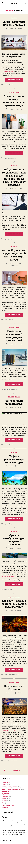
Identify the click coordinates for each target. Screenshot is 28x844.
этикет (14, 158)
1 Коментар (15, 265)
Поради (11, 84)
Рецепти (4, 801)
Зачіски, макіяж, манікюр (9, 787)
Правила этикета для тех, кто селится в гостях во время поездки (14, 100)
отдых (5, 589)
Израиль (6, 760)
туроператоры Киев (7, 576)
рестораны (16, 674)
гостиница (21, 424)
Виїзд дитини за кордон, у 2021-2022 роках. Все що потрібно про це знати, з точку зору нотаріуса (14, 177)
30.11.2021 (19, 188)
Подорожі (14, 18)
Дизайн (3, 784)
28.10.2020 (19, 263)
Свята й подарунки (7, 805)
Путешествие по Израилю (14, 687)
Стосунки (4, 808)
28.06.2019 (19, 466)
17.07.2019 (19, 407)
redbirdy (11, 28)
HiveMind (14, 3)
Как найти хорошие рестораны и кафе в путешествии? (13, 604)
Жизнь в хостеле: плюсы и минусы (14, 23)
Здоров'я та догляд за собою (10, 789)
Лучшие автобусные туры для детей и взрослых (14, 539)
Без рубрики (5, 782)
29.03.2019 (19, 610)
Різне (3, 803)
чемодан (15, 389)
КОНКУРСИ (5, 791)
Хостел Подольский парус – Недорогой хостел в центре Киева (14, 254)
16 (10, 770)
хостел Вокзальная (7, 71)
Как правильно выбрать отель (14, 402)
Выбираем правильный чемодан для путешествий (14, 335)
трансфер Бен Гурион (8, 730)
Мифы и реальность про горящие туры (14, 459)
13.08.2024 (19, 28)
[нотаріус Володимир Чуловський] (14, 201)
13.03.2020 (19, 344)
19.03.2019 (19, 693)
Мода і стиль (5, 794)
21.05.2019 (19, 548)
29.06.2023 (19, 109)
